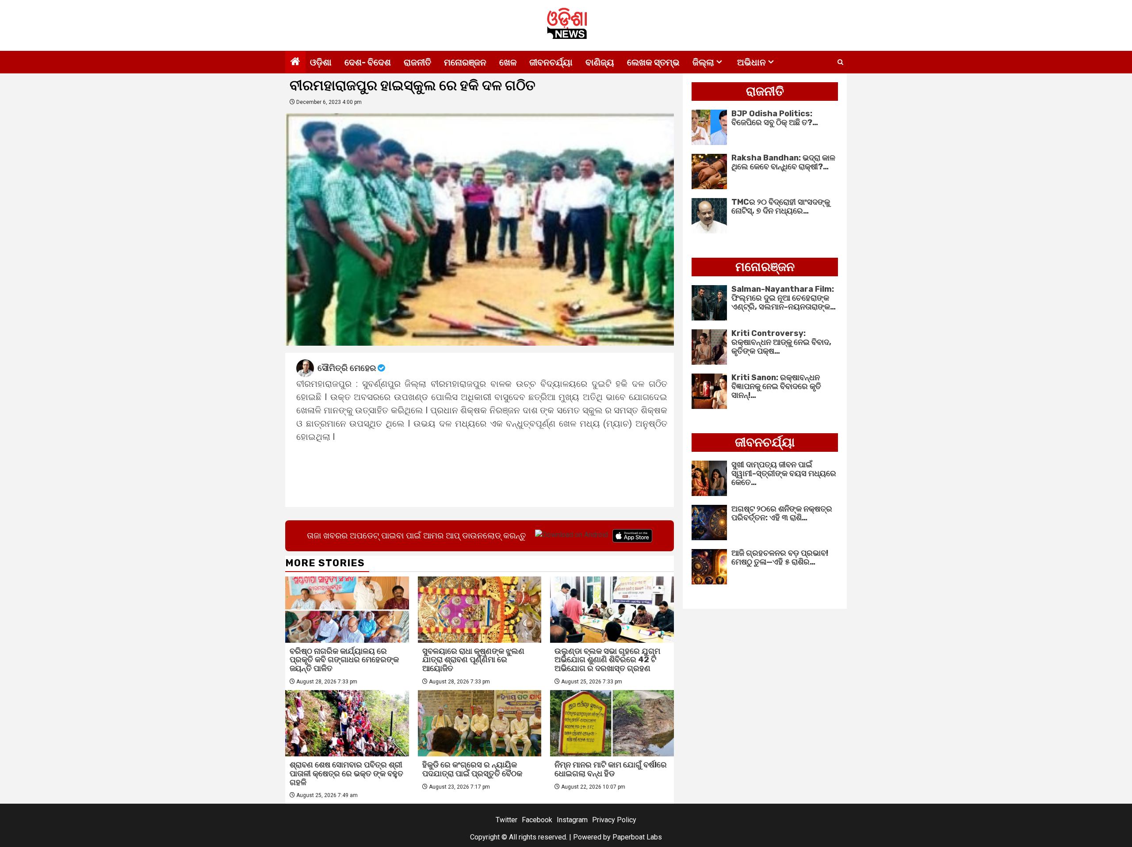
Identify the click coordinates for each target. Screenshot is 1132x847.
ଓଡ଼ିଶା (321, 62)
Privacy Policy (614, 820)
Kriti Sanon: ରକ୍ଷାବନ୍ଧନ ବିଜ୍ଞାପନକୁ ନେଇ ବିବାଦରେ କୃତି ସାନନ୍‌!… (776, 386)
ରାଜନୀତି (417, 62)
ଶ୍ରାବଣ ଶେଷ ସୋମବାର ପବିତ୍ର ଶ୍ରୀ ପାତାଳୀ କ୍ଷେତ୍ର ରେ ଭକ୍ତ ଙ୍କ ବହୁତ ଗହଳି (346, 773)
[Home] (295, 62)
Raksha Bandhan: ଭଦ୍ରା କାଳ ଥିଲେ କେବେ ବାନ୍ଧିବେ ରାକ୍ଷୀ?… (783, 162)
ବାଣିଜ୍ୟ (599, 62)
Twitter (506, 820)
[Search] (840, 62)
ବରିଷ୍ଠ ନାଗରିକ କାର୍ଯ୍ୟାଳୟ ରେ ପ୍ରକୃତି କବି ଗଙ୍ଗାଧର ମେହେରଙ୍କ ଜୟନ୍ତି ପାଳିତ (344, 660)
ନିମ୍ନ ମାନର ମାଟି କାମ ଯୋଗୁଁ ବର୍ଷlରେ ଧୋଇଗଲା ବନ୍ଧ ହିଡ (611, 769)
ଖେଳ (507, 62)
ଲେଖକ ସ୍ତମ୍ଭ (653, 62)
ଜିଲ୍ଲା (703, 62)
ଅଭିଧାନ (751, 62)
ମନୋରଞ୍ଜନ (465, 62)
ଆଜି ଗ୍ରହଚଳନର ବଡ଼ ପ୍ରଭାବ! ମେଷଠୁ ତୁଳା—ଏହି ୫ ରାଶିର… (779, 557)
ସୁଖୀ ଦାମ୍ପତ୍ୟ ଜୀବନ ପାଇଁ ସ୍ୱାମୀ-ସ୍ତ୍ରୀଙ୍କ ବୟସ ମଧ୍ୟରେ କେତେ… (783, 473)
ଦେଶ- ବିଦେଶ (367, 62)
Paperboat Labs (637, 837)
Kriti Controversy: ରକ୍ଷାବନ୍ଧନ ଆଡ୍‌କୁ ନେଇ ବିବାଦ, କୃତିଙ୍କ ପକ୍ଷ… (781, 342)
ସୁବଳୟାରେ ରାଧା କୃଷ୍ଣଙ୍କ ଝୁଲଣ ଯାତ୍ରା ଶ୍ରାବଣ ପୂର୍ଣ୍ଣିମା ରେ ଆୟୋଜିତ (473, 660)
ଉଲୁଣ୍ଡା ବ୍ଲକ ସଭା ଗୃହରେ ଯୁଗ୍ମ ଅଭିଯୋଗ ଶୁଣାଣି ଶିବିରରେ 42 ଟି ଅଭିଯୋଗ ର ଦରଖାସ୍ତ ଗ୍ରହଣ (607, 660)
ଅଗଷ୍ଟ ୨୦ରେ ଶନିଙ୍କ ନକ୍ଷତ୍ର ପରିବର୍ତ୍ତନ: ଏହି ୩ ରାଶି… (781, 513)
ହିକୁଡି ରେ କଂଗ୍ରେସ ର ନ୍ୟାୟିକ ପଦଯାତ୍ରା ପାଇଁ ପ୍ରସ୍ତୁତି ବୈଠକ (472, 769)
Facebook (537, 820)
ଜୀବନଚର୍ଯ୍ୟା (551, 62)
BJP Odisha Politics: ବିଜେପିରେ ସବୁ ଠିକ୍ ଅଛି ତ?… (774, 118)
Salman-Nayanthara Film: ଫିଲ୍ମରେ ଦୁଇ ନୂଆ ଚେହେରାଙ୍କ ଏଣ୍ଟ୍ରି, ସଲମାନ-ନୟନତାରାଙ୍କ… (783, 298)
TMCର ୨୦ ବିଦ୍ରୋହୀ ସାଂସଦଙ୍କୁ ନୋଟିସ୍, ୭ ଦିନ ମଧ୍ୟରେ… (780, 206)
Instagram (572, 820)
